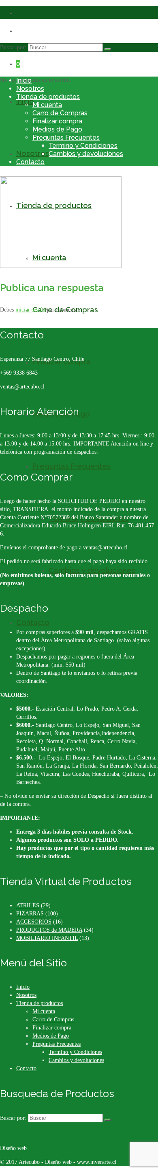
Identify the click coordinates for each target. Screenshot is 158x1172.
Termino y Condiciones (83, 145)
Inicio (24, 80)
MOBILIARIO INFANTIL (47, 938)
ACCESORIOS (33, 922)
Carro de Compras (60, 113)
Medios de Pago (57, 129)
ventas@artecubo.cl (22, 387)
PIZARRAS (30, 914)
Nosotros (30, 88)
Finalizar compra (57, 121)
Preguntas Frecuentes (66, 137)
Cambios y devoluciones (86, 154)
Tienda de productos (48, 97)
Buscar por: (13, 47)
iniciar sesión (30, 310)
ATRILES (27, 905)
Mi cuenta (47, 105)
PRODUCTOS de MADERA (49, 930)
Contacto (30, 162)
